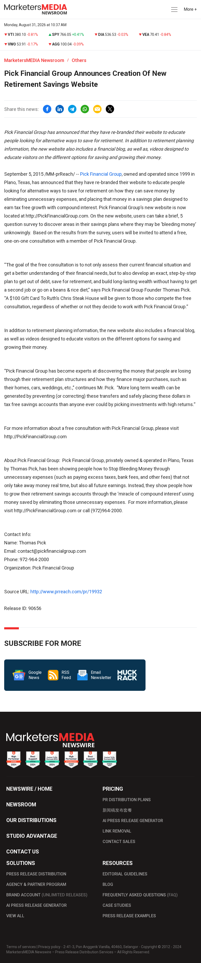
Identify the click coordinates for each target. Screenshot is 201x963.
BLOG (108, 884)
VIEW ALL (15, 915)
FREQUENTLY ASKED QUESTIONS (140, 894)
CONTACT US (22, 851)
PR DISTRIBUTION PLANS (127, 799)
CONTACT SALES (119, 841)
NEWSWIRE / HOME (29, 789)
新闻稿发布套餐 (117, 810)
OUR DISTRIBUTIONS (31, 820)
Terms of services (21, 947)
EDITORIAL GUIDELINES (125, 873)
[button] (173, 9)
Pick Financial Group (101, 174)
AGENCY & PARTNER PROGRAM (36, 884)
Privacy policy (49, 947)
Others (79, 60)
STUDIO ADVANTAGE (31, 836)
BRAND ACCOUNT (46, 894)
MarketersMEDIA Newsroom (34, 60)
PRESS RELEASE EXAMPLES (129, 915)
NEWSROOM (21, 804)
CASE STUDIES (117, 905)
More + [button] (190, 9)
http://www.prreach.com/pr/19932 (66, 591)
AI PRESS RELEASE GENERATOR (133, 820)
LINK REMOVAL (117, 831)
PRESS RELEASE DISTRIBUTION (36, 873)
